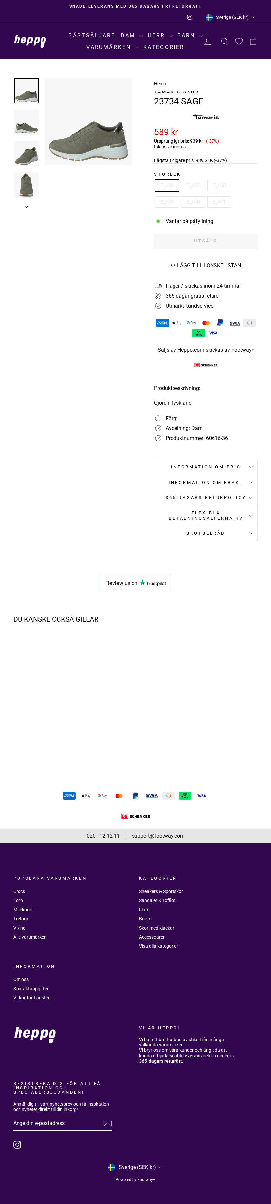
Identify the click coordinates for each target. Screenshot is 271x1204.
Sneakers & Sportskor (161, 891)
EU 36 (167, 185)
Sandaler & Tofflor (157, 900)
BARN (187, 35)
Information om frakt (206, 482)
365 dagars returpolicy (206, 497)
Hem (159, 83)
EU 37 (193, 185)
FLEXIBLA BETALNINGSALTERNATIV (206, 515)
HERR (158, 35)
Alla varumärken (30, 937)
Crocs (19, 891)
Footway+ (242, 350)
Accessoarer (152, 937)
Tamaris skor (176, 92)
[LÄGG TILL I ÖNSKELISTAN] (61, 647)
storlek (167, 174)
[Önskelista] (239, 41)
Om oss (21, 979)
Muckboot (23, 909)
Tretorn (20, 918)
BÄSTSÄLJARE (91, 35)
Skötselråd (205, 533)
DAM (129, 35)
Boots (145, 918)
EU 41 (219, 202)
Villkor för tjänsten (32, 997)
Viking (19, 927)
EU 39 (167, 202)
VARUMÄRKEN (109, 47)
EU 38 (219, 185)
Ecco (18, 900)
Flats (144, 909)
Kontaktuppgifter (31, 988)
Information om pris (206, 466)
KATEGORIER (164, 47)
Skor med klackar (156, 927)
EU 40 (193, 202)
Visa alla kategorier (158, 946)
